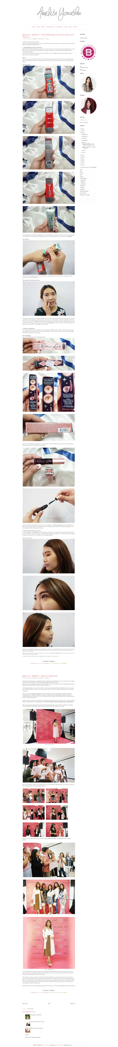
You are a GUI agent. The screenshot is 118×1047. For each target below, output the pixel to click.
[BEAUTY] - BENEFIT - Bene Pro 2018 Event (39, 676)
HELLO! (26, 1034)
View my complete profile (84, 122)
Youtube (65, 26)
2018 (82, 132)
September (84, 140)
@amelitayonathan (83, 37)
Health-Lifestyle (51, 26)
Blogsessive (52, 1045)
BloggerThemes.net (68, 1045)
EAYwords (59, 26)
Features (81, 176)
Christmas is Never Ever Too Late (37, 1021)
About (70, 26)
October (83, 138)
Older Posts (72, 1003)
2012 (82, 164)
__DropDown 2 (83, 182)
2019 (82, 130)
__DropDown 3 (83, 183)
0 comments (47, 38)
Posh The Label (50, 969)
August (83, 142)
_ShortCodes (82, 185)
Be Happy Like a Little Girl (36, 1014)
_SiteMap (82, 187)
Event (43, 38)
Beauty (43, 26)
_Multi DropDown (83, 178)
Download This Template (85, 194)
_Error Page (82, 189)
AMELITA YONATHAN (37, 1045)
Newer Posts (25, 1003)
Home (33, 26)
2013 (82, 162)
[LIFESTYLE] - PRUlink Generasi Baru (32, 1037)
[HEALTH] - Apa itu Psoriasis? (37, 1028)
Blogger (94, 167)
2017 (82, 155)
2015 (82, 159)
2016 (82, 157)
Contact (75, 26)
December (84, 134)
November (84, 136)
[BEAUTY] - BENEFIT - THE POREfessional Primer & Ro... (88, 144)
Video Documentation (84, 191)
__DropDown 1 (83, 180)
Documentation (83, 193)
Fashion (38, 26)
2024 (82, 128)
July (83, 150)
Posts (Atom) (30, 1008)
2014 (82, 160)
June (83, 152)
